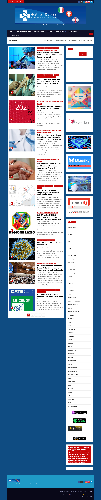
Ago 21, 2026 (42, 59)
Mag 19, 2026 (42, 247)
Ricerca (49, 50)
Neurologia (71, 318)
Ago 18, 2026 (42, 86)
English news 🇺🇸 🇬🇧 (61, 31)
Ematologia (71, 262)
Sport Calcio (71, 382)
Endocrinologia (72, 266)
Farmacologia (41, 48)
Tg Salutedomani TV (15, 35)
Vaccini (54, 50)
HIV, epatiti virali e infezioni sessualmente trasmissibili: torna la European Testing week (50, 297)
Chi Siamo (50, 31)
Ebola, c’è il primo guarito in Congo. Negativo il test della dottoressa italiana (48, 193)
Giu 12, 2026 (42, 141)
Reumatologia (72, 361)
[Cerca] (83, 54)
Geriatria (70, 287)
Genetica (47, 48)
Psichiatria (71, 353)
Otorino (70, 339)
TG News (70, 389)
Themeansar (36, 494)
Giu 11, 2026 (42, 170)
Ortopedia (71, 336)
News (39, 50)
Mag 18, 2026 (42, 272)
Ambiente (70, 231)
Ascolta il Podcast (39, 31)
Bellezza (70, 241)
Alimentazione (72, 227)
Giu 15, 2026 (42, 113)
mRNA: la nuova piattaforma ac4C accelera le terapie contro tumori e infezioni (49, 55)
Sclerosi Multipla (72, 368)
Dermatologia (72, 255)
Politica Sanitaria (41, 77)
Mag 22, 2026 (42, 222)
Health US (70, 294)
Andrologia (71, 234)
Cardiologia (71, 245)
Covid (69, 252)
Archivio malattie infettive (23, 31)
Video (69, 403)
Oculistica (70, 325)
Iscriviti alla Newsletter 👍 (78, 494)
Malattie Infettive (54, 48)
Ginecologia (48, 130)
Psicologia (70, 357)
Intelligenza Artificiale (74, 301)
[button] (87, 33)
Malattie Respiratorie (74, 311)
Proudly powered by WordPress (16, 494)
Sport (69, 378)
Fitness (70, 276)
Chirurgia (70, 248)
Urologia (70, 392)
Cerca (70, 49)
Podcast (70, 346)
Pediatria (56, 74)
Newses (29, 494)
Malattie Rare (71, 308)
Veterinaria (71, 399)
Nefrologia (71, 315)
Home (11, 31)
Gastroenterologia (42, 290)
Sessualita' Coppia (41, 292)
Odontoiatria (71, 329)
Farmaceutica (41, 101)
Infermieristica (72, 297)
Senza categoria (72, 371)
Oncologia (44, 50)
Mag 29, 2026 (42, 197)
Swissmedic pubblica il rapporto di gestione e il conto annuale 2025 (49, 108)
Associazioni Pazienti (73, 238)
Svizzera (39, 103)
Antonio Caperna (52, 59)
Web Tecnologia (72, 406)
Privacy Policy (73, 31)
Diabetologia (71, 259)
